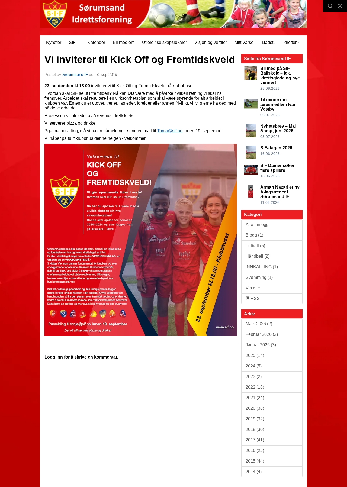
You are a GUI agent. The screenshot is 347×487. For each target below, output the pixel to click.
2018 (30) (255, 429)
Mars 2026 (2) (259, 323)
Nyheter (53, 42)
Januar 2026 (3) (261, 345)
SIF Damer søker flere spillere (277, 168)
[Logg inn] (340, 6)
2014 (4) (254, 471)
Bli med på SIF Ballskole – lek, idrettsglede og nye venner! (280, 75)
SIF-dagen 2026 (276, 148)
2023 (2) (254, 376)
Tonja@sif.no (169, 130)
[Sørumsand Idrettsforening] (173, 14)
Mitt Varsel (244, 42)
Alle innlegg (257, 224)
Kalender (96, 42)
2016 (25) (255, 450)
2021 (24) (255, 397)
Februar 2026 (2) (262, 334)
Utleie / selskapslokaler (164, 42)
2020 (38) (255, 408)
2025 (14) (255, 355)
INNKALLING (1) (262, 267)
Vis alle (253, 288)
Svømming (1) (259, 277)
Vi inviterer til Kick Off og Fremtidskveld (139, 59)
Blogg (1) (254, 235)
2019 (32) (255, 419)
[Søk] (330, 6)
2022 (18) (255, 387)
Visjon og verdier (210, 42)
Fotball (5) (255, 245)
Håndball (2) (257, 256)
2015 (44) (255, 461)
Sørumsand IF (75, 74)
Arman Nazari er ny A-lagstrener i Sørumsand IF (280, 192)
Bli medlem (123, 42)
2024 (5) (254, 366)
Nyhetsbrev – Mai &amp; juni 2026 (278, 128)
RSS (254, 298)
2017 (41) (255, 440)
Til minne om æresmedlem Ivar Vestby (277, 104)
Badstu (269, 42)
